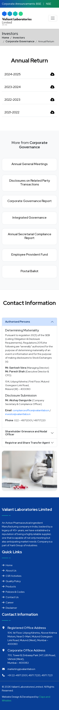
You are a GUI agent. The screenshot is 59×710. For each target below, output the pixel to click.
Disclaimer (11, 607)
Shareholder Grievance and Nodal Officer (26, 433)
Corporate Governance (20, 41)
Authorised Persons (17, 321)
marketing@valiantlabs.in (21, 669)
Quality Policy (13, 581)
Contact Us (12, 597)
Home (5, 37)
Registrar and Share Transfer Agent (27, 442)
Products (11, 586)
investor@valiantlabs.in (18, 414)
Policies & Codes (15, 591)
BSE (38, 3)
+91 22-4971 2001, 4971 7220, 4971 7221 (30, 675)
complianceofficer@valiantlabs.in (31, 410)
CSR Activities (13, 576)
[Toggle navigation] (52, 18)
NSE (48, 3)
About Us (11, 570)
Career (10, 602)
